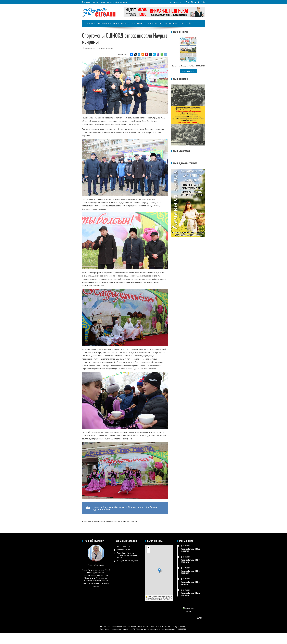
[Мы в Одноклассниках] (201, 2)
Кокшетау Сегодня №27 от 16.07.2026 (190, 594)
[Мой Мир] (139, 54)
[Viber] (158, 54)
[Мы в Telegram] (198, 2)
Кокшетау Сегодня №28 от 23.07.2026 (190, 583)
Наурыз (109, 521)
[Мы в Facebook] (186, 2)
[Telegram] (165, 54)
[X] (135, 54)
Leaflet (149, 596)
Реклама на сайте (112, 2)
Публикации (103, 23)
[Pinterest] (146, 54)
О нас (103, 2)
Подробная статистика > (199, 618)
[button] (159, 570)
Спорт (124, 521)
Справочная (171, 23)
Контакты (123, 2)
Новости (89, 23)
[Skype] (154, 54)
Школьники (132, 521)
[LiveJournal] (150, 54)
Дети (91, 521)
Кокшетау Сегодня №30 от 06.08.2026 (190, 561)
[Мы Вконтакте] (195, 2)
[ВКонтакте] (131, 54)
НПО (183, 23)
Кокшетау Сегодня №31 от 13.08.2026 (190, 550)
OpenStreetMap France (163, 600)
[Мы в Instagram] (192, 2)
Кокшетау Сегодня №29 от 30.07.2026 (190, 572)
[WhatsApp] (162, 54)
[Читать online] (188, 49)
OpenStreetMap (159, 596)
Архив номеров (188, 71)
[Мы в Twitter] (189, 2)
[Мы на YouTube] (204, 2)
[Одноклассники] (142, 54)
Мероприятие (100, 521)
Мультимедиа (154, 23)
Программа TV (137, 23)
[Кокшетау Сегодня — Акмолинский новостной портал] (98, 12)
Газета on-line (120, 23)
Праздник (117, 521)
